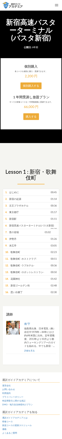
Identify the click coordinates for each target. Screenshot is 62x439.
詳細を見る (29, 350)
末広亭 (31, 245)
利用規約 (6, 393)
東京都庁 (31, 212)
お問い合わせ (8, 389)
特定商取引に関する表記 (13, 401)
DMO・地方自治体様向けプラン (17, 404)
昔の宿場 (28, 232)
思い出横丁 (31, 292)
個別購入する (31, 85)
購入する (31, 116)
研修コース (7, 421)
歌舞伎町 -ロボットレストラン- (31, 272)
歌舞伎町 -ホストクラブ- (31, 258)
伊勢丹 (31, 238)
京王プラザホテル (31, 205)
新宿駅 (31, 218)
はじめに (31, 192)
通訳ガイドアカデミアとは (15, 418)
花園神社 (31, 278)
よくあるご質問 (9, 433)
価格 (4, 429)
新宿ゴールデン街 (31, 285)
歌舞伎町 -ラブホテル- (31, 265)
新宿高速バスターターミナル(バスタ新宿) (31, 226)
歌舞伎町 (31, 252)
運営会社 (6, 385)
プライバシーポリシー (12, 397)
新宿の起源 (31, 199)
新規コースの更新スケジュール (17, 425)
